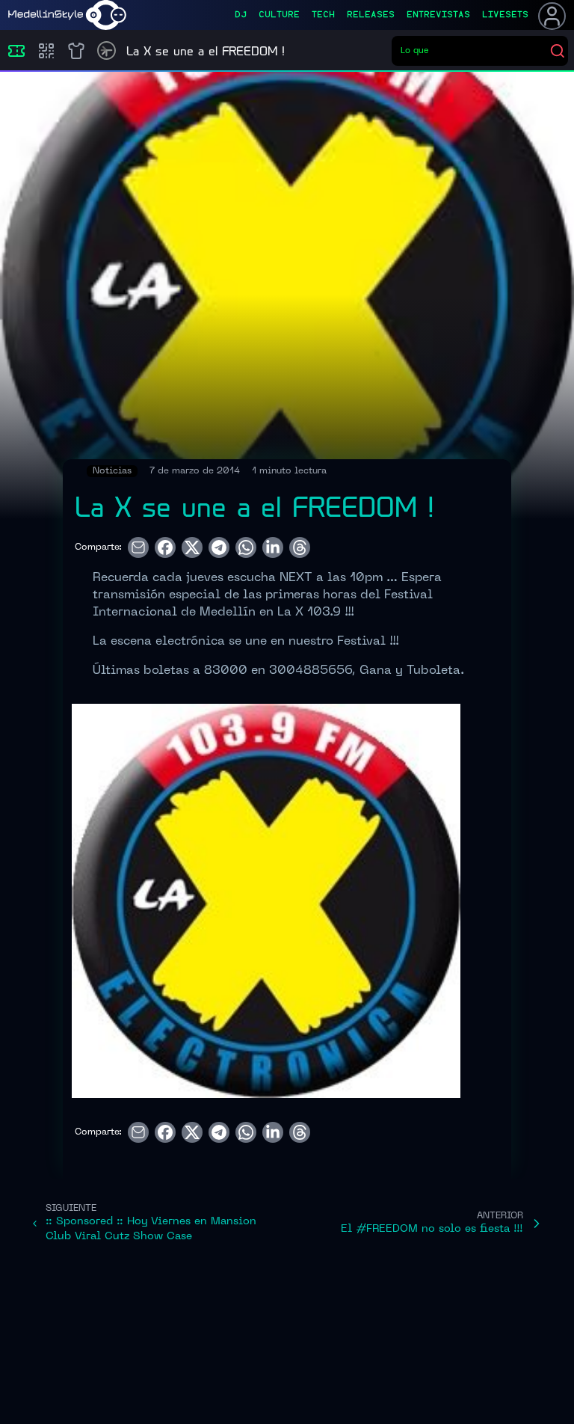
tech (323, 14)
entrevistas (438, 14)
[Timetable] (106, 50)
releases (371, 14)
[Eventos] (16, 51)
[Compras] (46, 51)
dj (241, 14)
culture (279, 14)
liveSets (505, 14)
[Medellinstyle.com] (67, 15)
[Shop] (76, 51)
